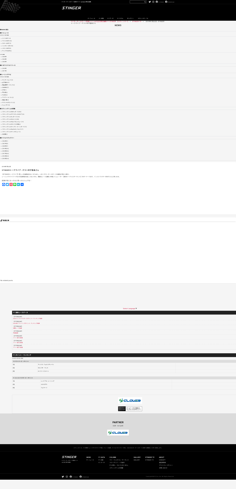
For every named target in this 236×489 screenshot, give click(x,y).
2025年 (4, 56)
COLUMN (113, 457)
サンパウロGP (6, 50)
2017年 (4, 71)
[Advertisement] (140, 9)
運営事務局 (162, 462)
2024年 (4, 59)
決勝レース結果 (17, 328)
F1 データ (110, 18)
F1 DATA (102, 457)
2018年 (4, 68)
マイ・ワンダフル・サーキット (119, 460)
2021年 (4, 143)
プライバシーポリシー (166, 465)
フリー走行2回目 (18, 342)
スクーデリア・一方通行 (117, 462)
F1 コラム (120, 18)
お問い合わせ (163, 468)
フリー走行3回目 (18, 337)
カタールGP (5, 43)
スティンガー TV (143, 18)
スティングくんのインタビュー (10, 131)
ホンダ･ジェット (6, 80)
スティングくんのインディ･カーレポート (13, 126)
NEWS (88, 457)
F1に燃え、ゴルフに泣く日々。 (119, 465)
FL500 (4, 95)
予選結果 (15, 333)
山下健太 (4, 82)
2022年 (4, 141)
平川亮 (4, 92)
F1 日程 (101, 18)
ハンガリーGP (6, 46)
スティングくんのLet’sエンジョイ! (11, 129)
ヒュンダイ (5, 105)
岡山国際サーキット (7, 85)
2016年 (4, 156)
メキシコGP (5, 48)
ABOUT (161, 457)
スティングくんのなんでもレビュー (11, 121)
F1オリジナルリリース (9, 65)
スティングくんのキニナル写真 (10, 124)
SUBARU (4, 87)
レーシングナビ (6, 74)
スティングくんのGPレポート (10, 111)
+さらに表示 (2, 54)
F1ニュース (5, 33)
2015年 (4, 158)
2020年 (4, 146)
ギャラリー (130, 18)
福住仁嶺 (4, 100)
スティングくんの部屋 (8, 108)
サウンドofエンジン (7, 102)
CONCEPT (162, 460)
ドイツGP (5, 38)
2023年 (4, 61)
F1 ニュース (91, 18)
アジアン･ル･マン (7, 97)
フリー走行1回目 (18, 347)
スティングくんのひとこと (9, 119)
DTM (3, 90)
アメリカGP (5, 41)
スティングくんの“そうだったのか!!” (12, 114)
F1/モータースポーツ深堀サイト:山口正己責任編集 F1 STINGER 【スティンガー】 (99, 21)
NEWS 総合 (5, 29)
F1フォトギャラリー (8, 138)
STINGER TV (149, 457)
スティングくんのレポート (9, 116)
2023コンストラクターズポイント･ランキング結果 (27, 318)
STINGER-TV (136, 21)
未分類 (4, 134)
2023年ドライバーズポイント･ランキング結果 (26, 323)
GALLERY (137, 457)
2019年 (4, 148)
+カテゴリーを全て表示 (4, 35)
